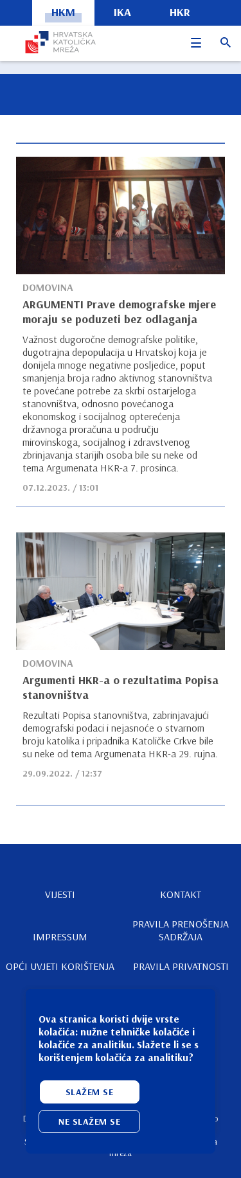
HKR (180, 11)
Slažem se (90, 1092)
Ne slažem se (89, 1121)
